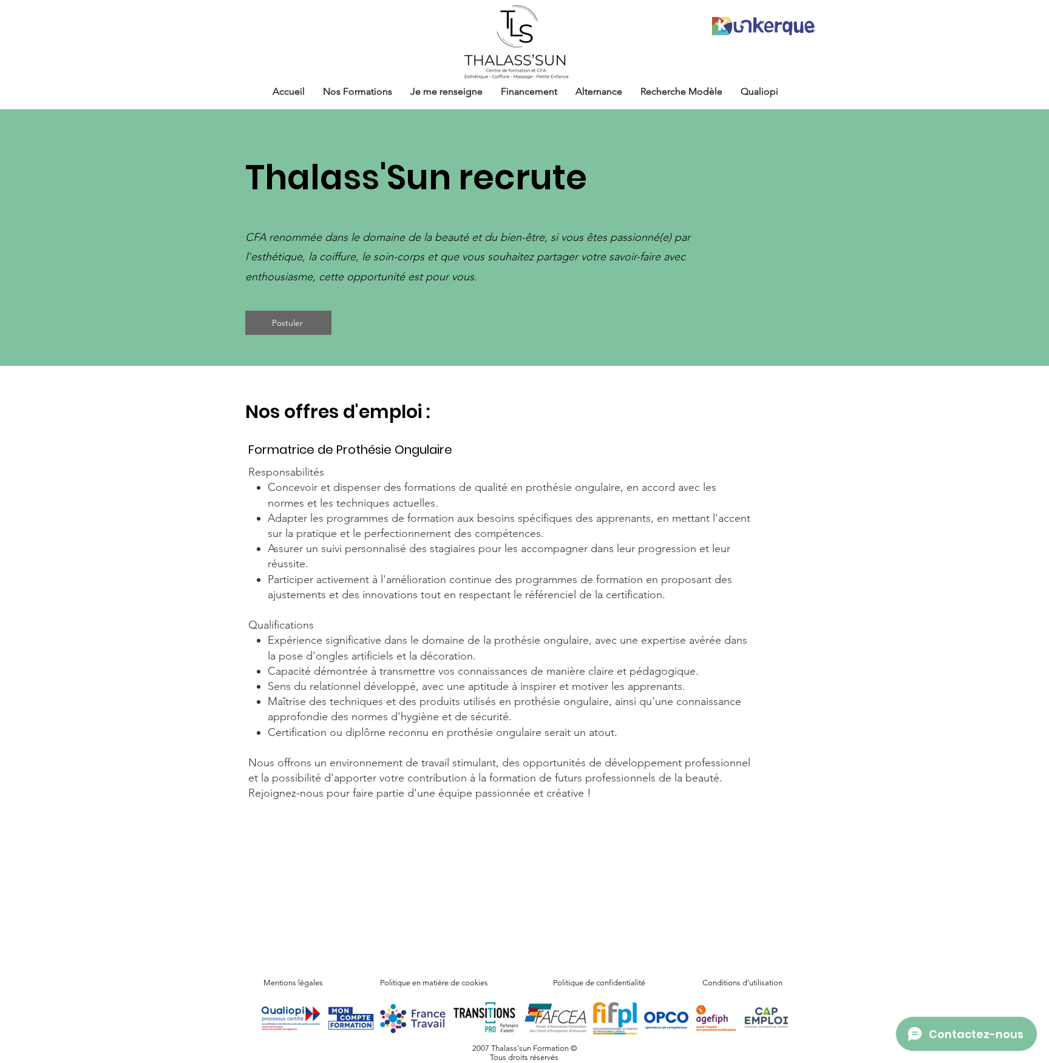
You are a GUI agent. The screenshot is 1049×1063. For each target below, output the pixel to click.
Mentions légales (293, 982)
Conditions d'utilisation (742, 982)
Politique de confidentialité (599, 982)
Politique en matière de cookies (435, 982)
